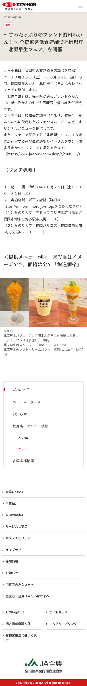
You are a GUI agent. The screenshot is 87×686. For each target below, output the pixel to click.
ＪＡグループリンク (63, 623)
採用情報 (12, 561)
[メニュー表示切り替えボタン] (80, 6)
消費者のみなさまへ (20, 584)
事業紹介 (12, 503)
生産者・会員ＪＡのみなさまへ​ (27, 596)
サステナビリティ (18, 538)
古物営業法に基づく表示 (21, 637)
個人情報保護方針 (18, 623)
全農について (15, 491)
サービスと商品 (16, 526)
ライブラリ (13, 549)
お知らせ (12, 573)
